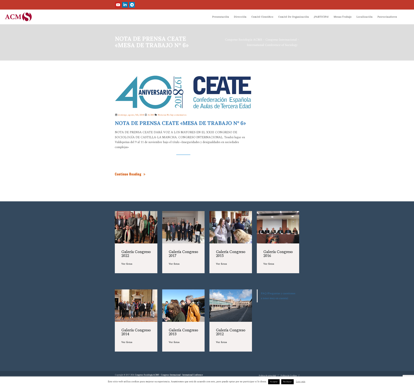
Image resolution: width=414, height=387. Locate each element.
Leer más (300, 381)
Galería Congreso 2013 (183, 332)
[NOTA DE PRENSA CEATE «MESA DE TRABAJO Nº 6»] (183, 92)
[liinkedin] (125, 5)
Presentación (220, 16)
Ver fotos (126, 264)
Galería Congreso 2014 (136, 332)
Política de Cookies (289, 375)
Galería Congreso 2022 (136, 254)
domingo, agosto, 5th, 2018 (131, 115)
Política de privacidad (267, 375)
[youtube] (118, 5)
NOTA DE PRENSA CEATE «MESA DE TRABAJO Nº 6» (180, 123)
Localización (364, 16)
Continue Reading (128, 173)
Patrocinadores (387, 16)
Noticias (162, 115)
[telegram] (132, 5)
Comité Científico (262, 16)
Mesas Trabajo (343, 16)
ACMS (151, 115)
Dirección (240, 16)
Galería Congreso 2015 (230, 254)
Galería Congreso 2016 (278, 254)
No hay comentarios (176, 115)
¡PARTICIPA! (321, 16)
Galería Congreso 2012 (230, 332)
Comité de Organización (293, 16)
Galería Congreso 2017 (183, 254)
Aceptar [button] (274, 381)
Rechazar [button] (287, 381)
